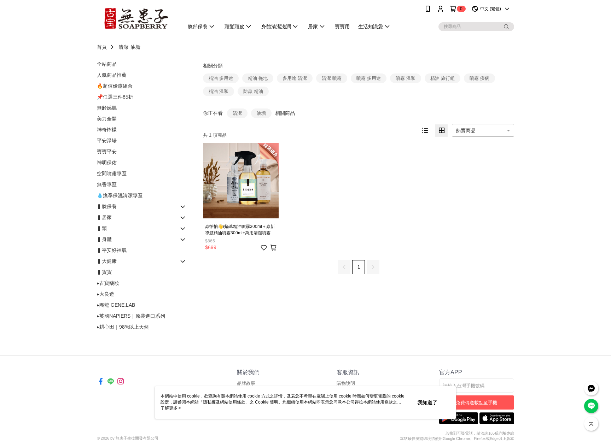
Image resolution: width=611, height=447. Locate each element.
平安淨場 (107, 140)
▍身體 (104, 239)
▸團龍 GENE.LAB (116, 305)
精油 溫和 (218, 91)
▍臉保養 (107, 206)
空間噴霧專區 (112, 173)
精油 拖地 (258, 78)
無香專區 (107, 184)
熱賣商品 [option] (466, 130)
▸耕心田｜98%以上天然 (123, 327)
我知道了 (427, 402)
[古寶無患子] (136, 18)
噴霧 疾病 (479, 78)
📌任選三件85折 (115, 97)
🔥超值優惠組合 (115, 86)
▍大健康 (107, 261)
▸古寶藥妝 (108, 283)
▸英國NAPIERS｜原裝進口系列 (131, 316)
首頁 (102, 47)
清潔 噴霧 (332, 78)
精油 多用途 (221, 78)
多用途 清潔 (295, 78)
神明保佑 (107, 162)
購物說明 (346, 383)
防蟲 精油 (253, 91)
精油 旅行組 (442, 78)
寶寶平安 (107, 151)
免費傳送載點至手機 (476, 402)
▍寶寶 (104, 272)
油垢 (135, 47)
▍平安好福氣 (112, 250)
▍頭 (102, 228)
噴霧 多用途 (368, 78)
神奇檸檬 (107, 130)
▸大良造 (105, 294)
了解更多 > (171, 408)
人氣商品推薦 (112, 75)
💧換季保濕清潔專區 (119, 195)
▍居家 (104, 217)
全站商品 (107, 64)
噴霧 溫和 (405, 78)
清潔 (123, 47)
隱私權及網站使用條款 (224, 402)
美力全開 (107, 119)
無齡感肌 (107, 108)
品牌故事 (246, 383)
